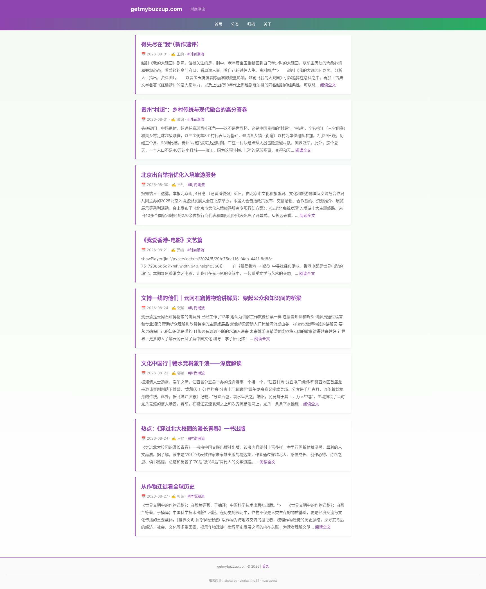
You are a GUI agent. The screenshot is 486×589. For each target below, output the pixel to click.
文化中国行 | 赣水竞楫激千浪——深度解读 (191, 363)
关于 (267, 24)
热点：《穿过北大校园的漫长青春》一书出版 (193, 429)
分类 (235, 24)
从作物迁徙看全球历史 (168, 487)
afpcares (230, 581)
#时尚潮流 (195, 54)
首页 (218, 24)
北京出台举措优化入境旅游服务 (178, 175)
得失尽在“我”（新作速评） (171, 44)
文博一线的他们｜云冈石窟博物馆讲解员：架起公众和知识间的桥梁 (221, 298)
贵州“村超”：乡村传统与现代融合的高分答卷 (194, 110)
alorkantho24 (249, 581)
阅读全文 (328, 84)
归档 (251, 24)
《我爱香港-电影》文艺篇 (171, 240)
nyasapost (269, 581)
